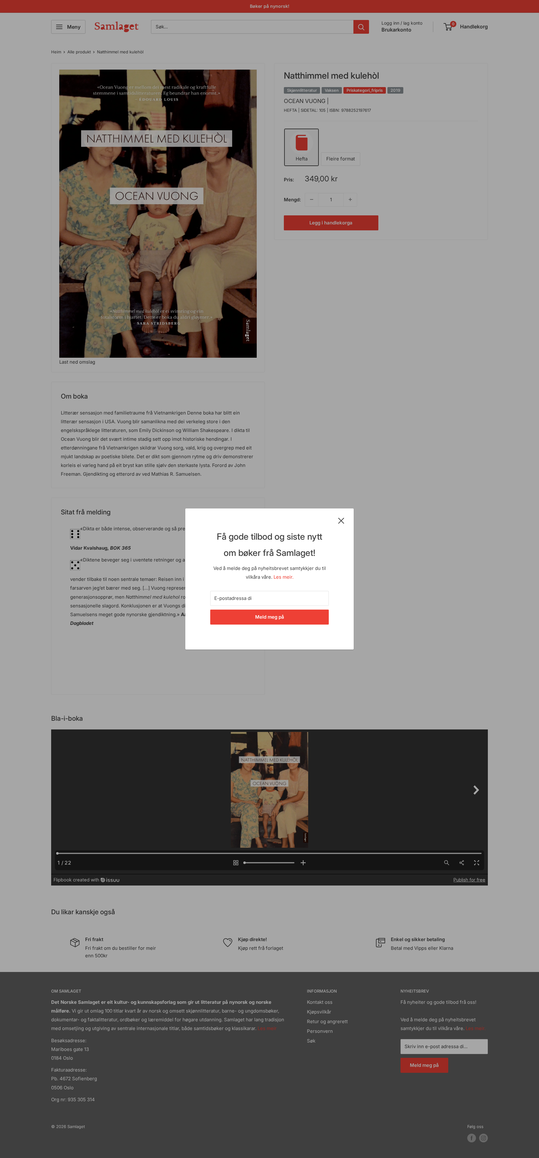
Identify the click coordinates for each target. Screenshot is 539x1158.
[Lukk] (341, 520)
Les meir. (284, 577)
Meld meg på (269, 617)
